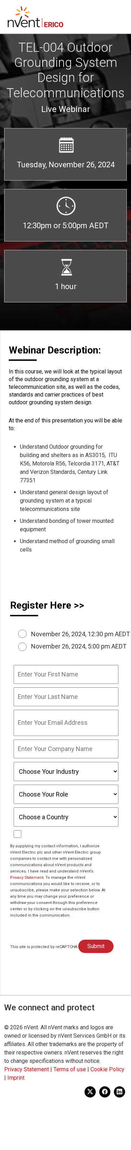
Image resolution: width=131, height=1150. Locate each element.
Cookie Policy (107, 1069)
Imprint (15, 1077)
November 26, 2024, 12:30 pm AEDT (80, 634)
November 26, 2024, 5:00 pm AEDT (78, 646)
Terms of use (69, 1069)
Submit (95, 946)
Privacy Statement (26, 877)
